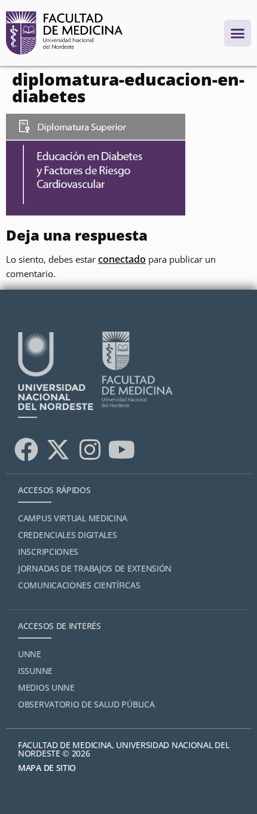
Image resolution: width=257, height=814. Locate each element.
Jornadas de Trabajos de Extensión (95, 568)
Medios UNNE (46, 687)
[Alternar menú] (237, 33)
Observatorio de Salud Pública (86, 704)
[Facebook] (26, 449)
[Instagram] (89, 449)
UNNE (29, 654)
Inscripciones (48, 551)
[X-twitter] (58, 449)
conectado (122, 259)
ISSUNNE (35, 670)
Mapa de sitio (47, 767)
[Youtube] (121, 449)
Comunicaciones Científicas (79, 585)
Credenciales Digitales (67, 534)
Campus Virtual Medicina (72, 518)
